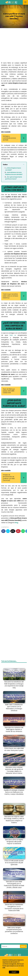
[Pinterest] (18, 531)
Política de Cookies (12, 968)
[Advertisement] (14, 46)
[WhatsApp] (23, 531)
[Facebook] (3, 531)
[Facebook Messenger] (8, 531)
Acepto (14, 972)
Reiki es (13, 335)
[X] (12, 531)
